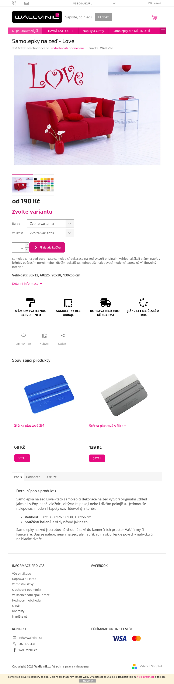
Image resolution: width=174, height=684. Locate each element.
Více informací (145, 677)
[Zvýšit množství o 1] (27, 245)
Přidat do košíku (50, 247)
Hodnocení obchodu (26, 600)
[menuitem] (25, 30)
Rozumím (87, 680)
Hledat (103, 17)
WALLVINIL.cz (27, 650)
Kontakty (18, 611)
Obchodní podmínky (26, 590)
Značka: (101, 48)
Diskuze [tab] (51, 477)
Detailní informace (25, 284)
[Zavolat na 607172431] (18, 3)
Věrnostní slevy (23, 584)
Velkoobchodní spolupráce (31, 595)
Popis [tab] (18, 477)
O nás (16, 606)
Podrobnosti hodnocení (67, 48)
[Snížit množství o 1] (27, 249)
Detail (22, 458)
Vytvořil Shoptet (151, 666)
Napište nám (21, 616)
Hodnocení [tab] (33, 477)
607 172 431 (26, 644)
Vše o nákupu (82, 3)
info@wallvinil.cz (30, 638)
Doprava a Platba (24, 579)
